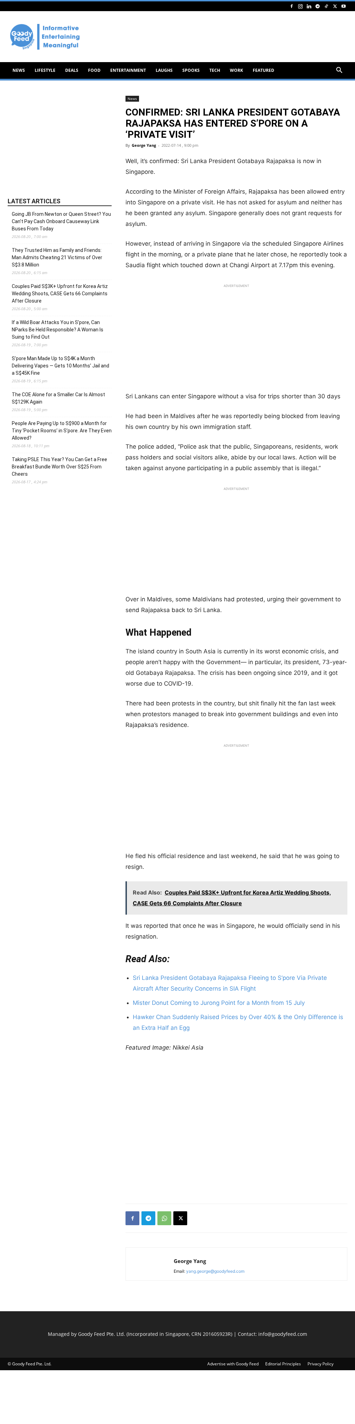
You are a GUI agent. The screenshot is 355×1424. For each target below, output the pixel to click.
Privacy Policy (321, 1364)
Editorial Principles (283, 1364)
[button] (339, 71)
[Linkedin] (309, 6)
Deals (71, 70)
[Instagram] (300, 6)
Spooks (191, 70)
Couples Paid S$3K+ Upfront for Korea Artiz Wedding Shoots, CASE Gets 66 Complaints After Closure (60, 293)
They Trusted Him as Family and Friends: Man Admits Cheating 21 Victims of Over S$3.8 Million (57, 257)
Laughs (164, 70)
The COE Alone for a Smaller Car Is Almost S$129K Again (58, 398)
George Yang (144, 145)
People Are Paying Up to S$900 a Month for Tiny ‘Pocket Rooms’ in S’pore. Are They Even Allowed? (62, 431)
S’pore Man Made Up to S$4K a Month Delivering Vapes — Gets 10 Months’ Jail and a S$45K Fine (60, 366)
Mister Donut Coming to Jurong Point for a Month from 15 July (219, 1002)
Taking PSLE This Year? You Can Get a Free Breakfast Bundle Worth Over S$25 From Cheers (59, 467)
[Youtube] (343, 6)
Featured (263, 70)
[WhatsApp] (164, 1218)
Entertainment (128, 70)
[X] (335, 6)
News (18, 70)
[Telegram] (317, 6)
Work (236, 70)
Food (94, 70)
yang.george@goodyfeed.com (215, 1271)
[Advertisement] (236, 339)
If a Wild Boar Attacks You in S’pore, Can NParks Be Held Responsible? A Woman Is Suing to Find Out (57, 330)
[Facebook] (291, 6)
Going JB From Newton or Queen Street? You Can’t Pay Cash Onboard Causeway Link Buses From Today (61, 221)
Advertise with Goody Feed (233, 1364)
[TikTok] (326, 6)
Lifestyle (45, 70)
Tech (214, 70)
